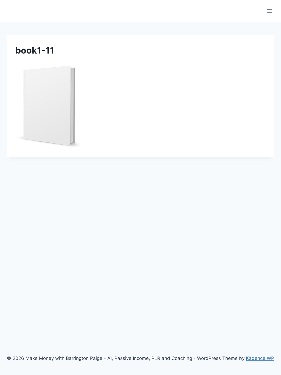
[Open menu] (269, 11)
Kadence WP (260, 358)
